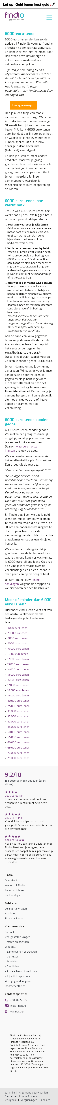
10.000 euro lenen (18, 648)
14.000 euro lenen (18, 669)
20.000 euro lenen (18, 700)
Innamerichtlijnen (15, 986)
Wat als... (10, 946)
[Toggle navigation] (49, 17)
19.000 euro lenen (18, 695)
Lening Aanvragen (16, 908)
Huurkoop (10, 913)
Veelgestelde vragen (17, 937)
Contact (9, 932)
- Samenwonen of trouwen (21, 951)
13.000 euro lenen (18, 664)
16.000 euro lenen (18, 680)
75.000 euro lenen (18, 758)
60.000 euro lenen (18, 742)
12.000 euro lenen (18, 659)
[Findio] (14, 16)
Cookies (45, 1100)
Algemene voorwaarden (33, 1092)
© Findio (10, 1092)
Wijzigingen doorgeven (18, 981)
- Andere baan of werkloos (21, 971)
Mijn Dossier (17, 1011)
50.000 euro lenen (18, 732)
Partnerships (12, 895)
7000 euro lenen (17, 633)
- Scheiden (11, 961)
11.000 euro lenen (17, 654)
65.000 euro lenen (18, 747)
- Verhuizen (12, 956)
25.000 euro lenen (18, 706)
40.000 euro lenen (18, 721)
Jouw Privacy (29, 1096)
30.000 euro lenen (18, 711)
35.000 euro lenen (18, 716)
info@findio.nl (18, 1005)
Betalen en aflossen (17, 942)
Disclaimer (11, 1096)
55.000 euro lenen (18, 737)
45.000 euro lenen (18, 726)
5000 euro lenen (17, 627)
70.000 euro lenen (18, 752)
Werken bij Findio (15, 885)
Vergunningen (29, 1100)
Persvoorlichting (14, 890)
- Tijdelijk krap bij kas (17, 976)
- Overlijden (12, 966)
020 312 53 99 (18, 1000)
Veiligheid (11, 1100)
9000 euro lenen (17, 643)
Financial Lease (14, 918)
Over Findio (11, 880)
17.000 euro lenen (18, 685)
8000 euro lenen (17, 638)
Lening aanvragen (23, 105)
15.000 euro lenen (18, 674)
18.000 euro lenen (18, 690)
